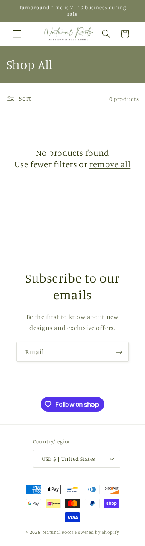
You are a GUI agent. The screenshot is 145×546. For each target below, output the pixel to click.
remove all (109, 164)
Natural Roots (58, 532)
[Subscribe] (119, 352)
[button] (17, 34)
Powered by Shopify (97, 532)
